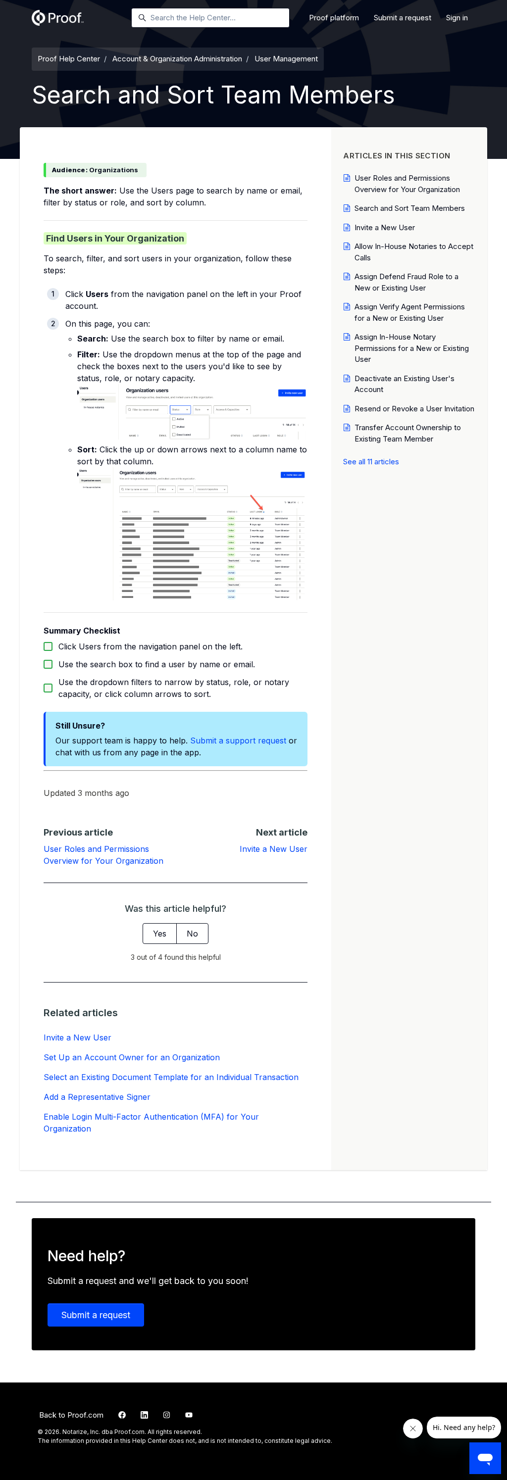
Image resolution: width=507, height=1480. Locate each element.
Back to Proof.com (71, 1415)
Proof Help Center (69, 58)
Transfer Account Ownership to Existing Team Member (408, 433)
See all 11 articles (371, 461)
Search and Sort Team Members (410, 208)
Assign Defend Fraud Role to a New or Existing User (406, 282)
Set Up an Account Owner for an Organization (132, 1057)
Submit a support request (238, 740)
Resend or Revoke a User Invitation (414, 408)
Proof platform (334, 17)
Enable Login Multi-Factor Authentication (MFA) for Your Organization (151, 1123)
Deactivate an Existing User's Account (405, 384)
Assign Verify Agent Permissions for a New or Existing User (410, 312)
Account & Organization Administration (177, 58)
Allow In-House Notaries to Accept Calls (414, 252)
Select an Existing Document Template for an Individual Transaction (171, 1077)
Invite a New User (273, 849)
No (192, 933)
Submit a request (402, 17)
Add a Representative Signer (97, 1097)
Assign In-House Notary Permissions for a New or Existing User (412, 348)
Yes (159, 933)
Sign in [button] (457, 17)
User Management (286, 58)
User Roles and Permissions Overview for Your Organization (407, 183)
